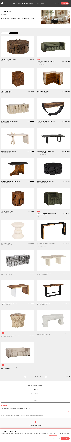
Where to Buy (32, 3)
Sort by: (59, 30)
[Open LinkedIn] (36, 385)
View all (68, 376)
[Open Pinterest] (34, 385)
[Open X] (41, 385)
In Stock (46, 30)
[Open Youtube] (31, 385)
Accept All (65, 438)
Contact (42, 3)
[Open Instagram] (39, 385)
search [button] (55, 3)
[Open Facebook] (29, 385)
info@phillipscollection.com (35, 425)
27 (42, 376)
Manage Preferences (52, 438)
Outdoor (41, 30)
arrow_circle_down (2, 23)
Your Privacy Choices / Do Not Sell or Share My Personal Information (32, 415)
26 (40, 376)
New (35, 30)
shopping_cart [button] (58, 3)
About (38, 3)
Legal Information (53, 434)
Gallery (19, 3)
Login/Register (65, 3)
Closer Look (25, 3)
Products (15, 3)
